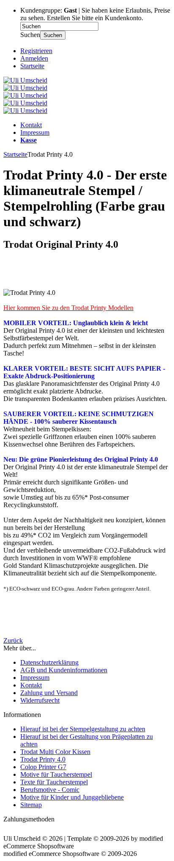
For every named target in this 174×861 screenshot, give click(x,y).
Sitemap (31, 804)
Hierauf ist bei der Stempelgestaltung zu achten (82, 729)
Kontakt (31, 124)
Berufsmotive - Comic (49, 789)
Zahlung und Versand (49, 692)
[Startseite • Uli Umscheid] (25, 80)
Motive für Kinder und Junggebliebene (72, 797)
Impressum (34, 132)
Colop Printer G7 (43, 766)
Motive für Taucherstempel (56, 774)
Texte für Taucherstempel (54, 782)
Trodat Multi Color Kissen (55, 751)
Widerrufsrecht (40, 700)
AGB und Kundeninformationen (63, 670)
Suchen (53, 35)
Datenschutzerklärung (49, 662)
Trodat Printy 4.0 (42, 759)
